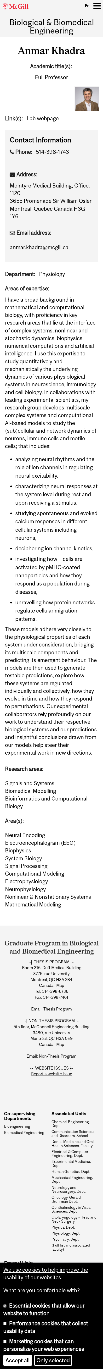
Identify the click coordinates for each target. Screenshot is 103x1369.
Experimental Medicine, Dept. (71, 1163)
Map (60, 985)
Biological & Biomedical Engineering (51, 26)
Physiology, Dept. (66, 1233)
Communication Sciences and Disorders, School (73, 1133)
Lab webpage (43, 118)
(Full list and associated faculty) (71, 1247)
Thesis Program (57, 1009)
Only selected (53, 1360)
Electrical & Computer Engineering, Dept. (70, 1154)
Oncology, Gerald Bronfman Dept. (66, 1199)
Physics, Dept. (63, 1227)
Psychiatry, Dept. (66, 1239)
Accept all (18, 1360)
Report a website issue (51, 1073)
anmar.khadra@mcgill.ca (39, 247)
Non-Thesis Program (57, 1056)
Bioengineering (17, 1126)
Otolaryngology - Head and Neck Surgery (74, 1219)
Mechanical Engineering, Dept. (72, 1179)
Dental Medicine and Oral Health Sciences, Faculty (73, 1144)
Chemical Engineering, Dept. (71, 1124)
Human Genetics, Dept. (71, 1171)
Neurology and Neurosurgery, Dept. (69, 1189)
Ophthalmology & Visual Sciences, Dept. (72, 1209)
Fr (87, 5)
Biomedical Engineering (24, 1132)
